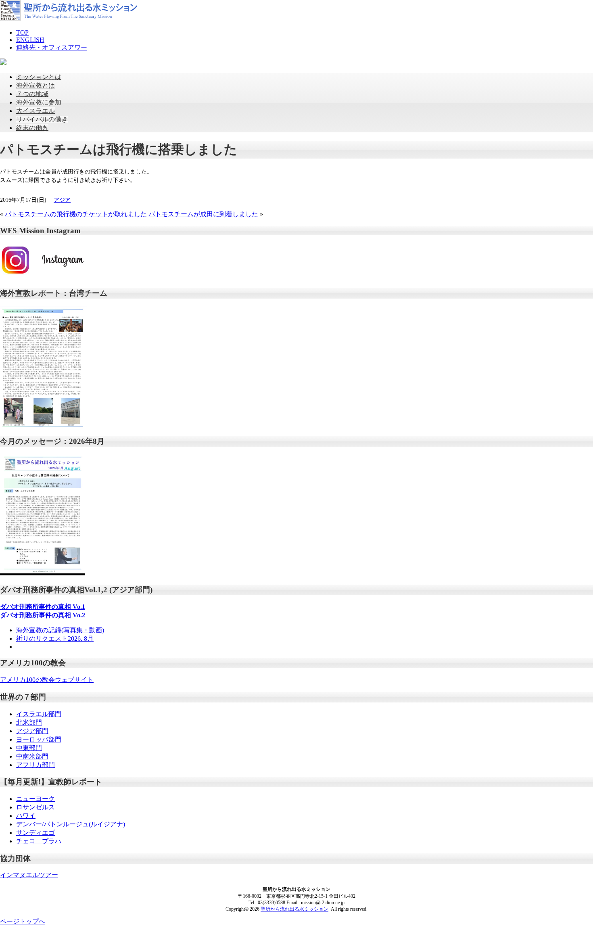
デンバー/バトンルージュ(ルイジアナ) (70, 824)
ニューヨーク (35, 798)
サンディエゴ (35, 832)
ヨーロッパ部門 (38, 739)
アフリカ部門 (35, 764)
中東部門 (29, 747)
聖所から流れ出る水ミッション (294, 909)
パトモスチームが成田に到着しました (203, 214)
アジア (62, 200)
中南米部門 (32, 756)
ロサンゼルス (35, 807)
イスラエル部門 (38, 714)
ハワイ (25, 815)
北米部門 (29, 722)
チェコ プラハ (38, 841)
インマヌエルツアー (29, 875)
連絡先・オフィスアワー (51, 47)
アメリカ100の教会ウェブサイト (47, 679)
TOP (22, 32)
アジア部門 (32, 730)
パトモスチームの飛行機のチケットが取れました (76, 214)
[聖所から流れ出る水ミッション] (68, 18)
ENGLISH (30, 39)
